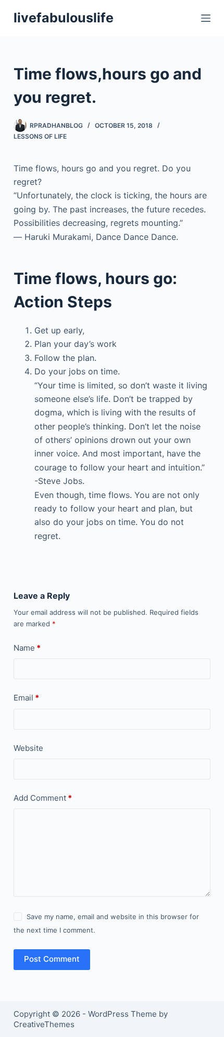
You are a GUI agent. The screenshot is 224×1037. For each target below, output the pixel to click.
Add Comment (43, 798)
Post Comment (52, 959)
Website (28, 748)
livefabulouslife (64, 17)
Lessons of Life (40, 136)
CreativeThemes (44, 1024)
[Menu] (205, 18)
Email (26, 698)
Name (27, 648)
